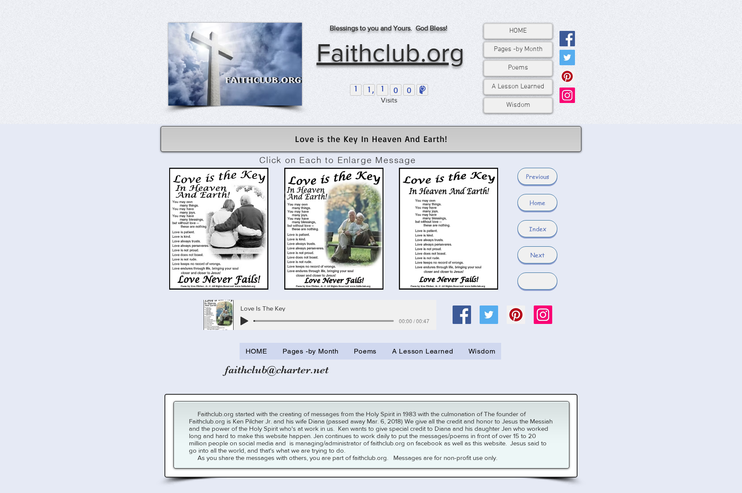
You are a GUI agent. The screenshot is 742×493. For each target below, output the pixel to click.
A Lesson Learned (518, 86)
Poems (518, 68)
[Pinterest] (567, 76)
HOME (518, 31)
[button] (537, 281)
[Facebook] (567, 38)
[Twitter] (567, 57)
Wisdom (518, 105)
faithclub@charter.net (276, 369)
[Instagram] (567, 95)
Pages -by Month (518, 49)
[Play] (244, 321)
